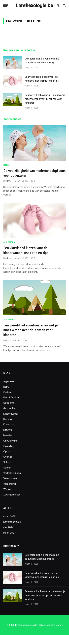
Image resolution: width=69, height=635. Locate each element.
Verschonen (10, 478)
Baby (6, 386)
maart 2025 (9, 516)
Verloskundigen (12, 473)
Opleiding (8, 446)
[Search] (64, 5)
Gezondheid (10, 408)
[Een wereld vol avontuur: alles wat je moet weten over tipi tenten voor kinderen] (12, 99)
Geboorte (8, 402)
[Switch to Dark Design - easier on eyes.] (58, 5)
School (7, 462)
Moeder (7, 435)
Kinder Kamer (10, 413)
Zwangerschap (11, 494)
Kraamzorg (9, 424)
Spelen (7, 467)
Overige (7, 456)
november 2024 (12, 521)
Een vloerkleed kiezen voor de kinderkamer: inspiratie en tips (42, 79)
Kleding (7, 419)
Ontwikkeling (10, 440)
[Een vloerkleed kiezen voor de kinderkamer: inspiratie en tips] (12, 81)
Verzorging (9, 483)
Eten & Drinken (11, 397)
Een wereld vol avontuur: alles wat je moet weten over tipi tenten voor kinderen (45, 99)
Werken (7, 489)
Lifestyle (8, 429)
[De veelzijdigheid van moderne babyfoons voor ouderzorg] (12, 62)
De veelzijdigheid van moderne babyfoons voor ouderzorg (42, 60)
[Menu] (5, 5)
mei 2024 (8, 527)
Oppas (7, 451)
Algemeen (9, 381)
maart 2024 (9, 532)
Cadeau (7, 392)
